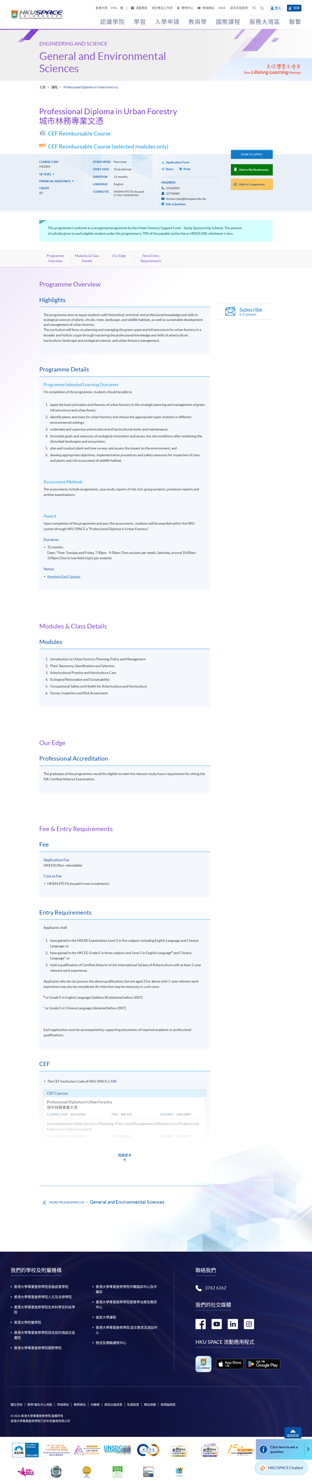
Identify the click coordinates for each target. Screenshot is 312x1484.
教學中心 (187, 8)
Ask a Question (175, 204)
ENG (114, 8)
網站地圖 (150, 1404)
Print (187, 169)
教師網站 (80, 1404)
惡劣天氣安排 (239, 8)
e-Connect (250, 312)
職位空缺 (16, 1404)
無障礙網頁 (168, 1404)
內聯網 (95, 1404)
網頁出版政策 (113, 1404)
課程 (54, 87)
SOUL (222, 8)
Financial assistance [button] (55, 181)
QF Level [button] (45, 174)
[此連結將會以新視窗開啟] (230, 1364)
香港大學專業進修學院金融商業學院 (41, 1287)
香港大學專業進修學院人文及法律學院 (43, 1297)
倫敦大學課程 (106, 1317)
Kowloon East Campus (63, 576)
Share (169, 169)
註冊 (296, 8)
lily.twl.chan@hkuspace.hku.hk (186, 199)
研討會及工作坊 (162, 8)
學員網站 (208, 8)
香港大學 (101, 8)
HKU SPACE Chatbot (285, 1468)
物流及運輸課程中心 (111, 1343)
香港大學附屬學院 (27, 1322)
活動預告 (141, 8)
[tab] (124, 284)
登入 (278, 8)
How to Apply (252, 154)
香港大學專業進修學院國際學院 (38, 1348)
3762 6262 (215, 1288)
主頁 (42, 87)
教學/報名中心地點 (39, 1404)
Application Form (177, 162)
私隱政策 (133, 1404)
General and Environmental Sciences (127, 1201)
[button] (262, 8)
